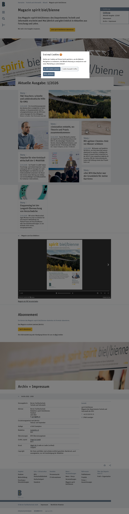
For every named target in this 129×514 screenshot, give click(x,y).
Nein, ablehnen (49, 74)
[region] (65, 64)
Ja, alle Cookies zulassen (52, 69)
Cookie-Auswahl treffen (69, 69)
